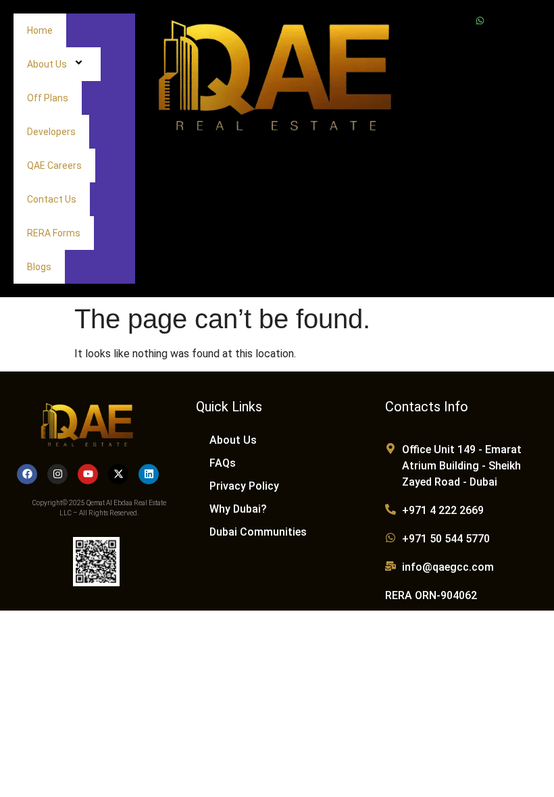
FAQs (222, 463)
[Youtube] (88, 474)
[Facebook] (27, 474)
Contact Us (51, 199)
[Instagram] (57, 474)
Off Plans (47, 98)
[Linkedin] (148, 474)
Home (40, 30)
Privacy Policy (244, 486)
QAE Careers (54, 165)
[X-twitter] (118, 474)
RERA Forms (53, 233)
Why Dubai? (238, 509)
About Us (47, 64)
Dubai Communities (258, 531)
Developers (51, 131)
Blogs (39, 266)
